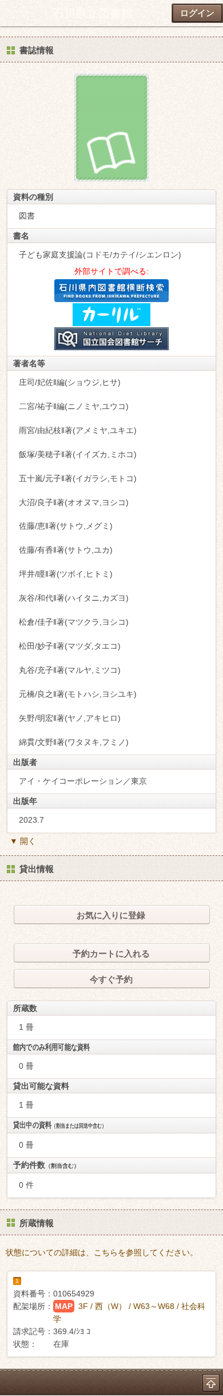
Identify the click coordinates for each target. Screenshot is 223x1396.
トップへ (211, 1383)
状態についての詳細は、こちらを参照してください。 (102, 1252)
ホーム (12, 13)
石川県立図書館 (93, 13)
